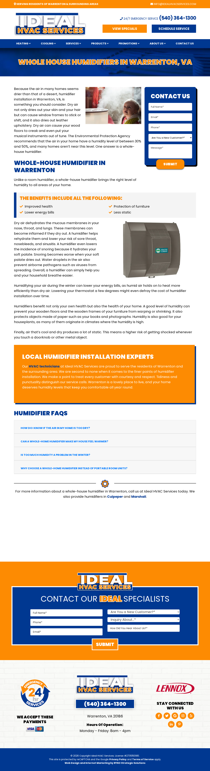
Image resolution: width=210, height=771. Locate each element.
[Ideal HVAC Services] (50, 23)
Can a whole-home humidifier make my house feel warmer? (64, 441)
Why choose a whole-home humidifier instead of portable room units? (74, 468)
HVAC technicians (44, 366)
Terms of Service (143, 759)
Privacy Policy (117, 759)
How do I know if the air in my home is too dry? (55, 428)
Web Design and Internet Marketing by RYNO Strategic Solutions (105, 763)
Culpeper (115, 496)
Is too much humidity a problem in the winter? (55, 455)
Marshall (138, 496)
